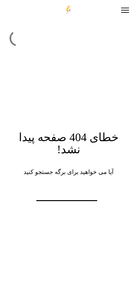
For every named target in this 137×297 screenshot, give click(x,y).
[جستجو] (29, 192)
